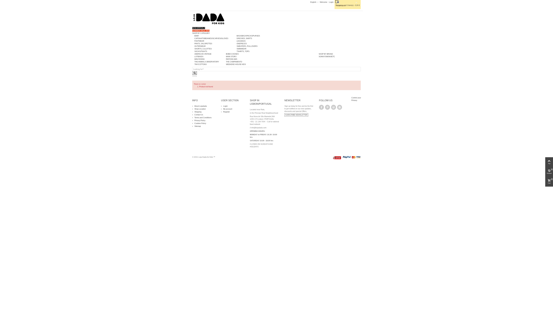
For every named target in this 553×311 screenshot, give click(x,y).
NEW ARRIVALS (198, 28)
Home (194, 76)
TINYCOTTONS (200, 64)
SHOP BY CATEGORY (201, 33)
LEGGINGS (241, 41)
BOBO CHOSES (232, 54)
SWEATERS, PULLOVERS (247, 46)
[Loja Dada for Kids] (208, 19)
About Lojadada (200, 106)
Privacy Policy (199, 121)
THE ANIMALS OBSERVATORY (206, 62)
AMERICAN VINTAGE (202, 54)
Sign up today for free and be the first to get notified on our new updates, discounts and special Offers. (298, 108)
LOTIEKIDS (198, 57)
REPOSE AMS (231, 59)
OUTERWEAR (200, 46)
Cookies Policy (200, 123)
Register (226, 112)
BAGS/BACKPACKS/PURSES (248, 36)
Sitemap (197, 126)
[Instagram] (339, 107)
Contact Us (198, 115)
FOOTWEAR (199, 41)
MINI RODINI (199, 59)
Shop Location (200, 109)
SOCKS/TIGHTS (200, 51)
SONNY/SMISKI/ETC (327, 57)
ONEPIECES (242, 44)
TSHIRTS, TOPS (243, 51)
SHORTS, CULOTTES (203, 49)
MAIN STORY (231, 57)
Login (225, 106)
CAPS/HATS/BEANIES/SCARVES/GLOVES (211, 38)
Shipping (197, 112)
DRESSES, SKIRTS (244, 38)
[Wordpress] (333, 107)
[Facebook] (321, 107)
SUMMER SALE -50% (201, 31)
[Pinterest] (327, 107)
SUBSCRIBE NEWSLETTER (296, 115)
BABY (196, 36)
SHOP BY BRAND (326, 54)
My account (227, 109)
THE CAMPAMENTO (234, 62)
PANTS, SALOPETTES (203, 44)
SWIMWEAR (241, 49)
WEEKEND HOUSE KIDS (236, 64)
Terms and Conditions (203, 118)
